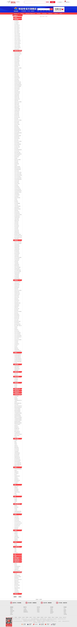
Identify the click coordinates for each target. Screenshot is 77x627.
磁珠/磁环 (16, 505)
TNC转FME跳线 (17, 186)
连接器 (38, 10)
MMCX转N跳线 (17, 156)
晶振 (15, 554)
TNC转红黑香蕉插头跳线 (18, 190)
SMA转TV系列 (17, 301)
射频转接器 (16, 280)
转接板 (15, 551)
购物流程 (11, 608)
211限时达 (25, 609)
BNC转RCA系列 (17, 317)
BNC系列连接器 (17, 250)
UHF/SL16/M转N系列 (18, 332)
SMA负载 (16, 384)
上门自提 (25, 608)
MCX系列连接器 (17, 251)
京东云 (43, 622)
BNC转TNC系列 (17, 318)
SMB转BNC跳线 (17, 96)
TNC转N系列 (16, 341)
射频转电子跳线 (17, 220)
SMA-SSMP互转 (17, 49)
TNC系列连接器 (17, 254)
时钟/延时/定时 (17, 427)
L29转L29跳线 (17, 238)
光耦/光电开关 (16, 569)
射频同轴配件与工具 (17, 388)
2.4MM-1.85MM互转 (17, 46)
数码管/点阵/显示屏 (17, 431)
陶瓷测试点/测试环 (17, 465)
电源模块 (16, 401)
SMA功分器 (16, 373)
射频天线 (16, 352)
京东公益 (60, 617)
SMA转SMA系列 (17, 283)
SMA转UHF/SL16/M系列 (18, 290)
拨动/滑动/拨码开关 (17, 480)
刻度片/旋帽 (16, 528)
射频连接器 (16, 240)
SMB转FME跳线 (17, 107)
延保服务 (65, 610)
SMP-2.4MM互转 (17, 32)
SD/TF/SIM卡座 (17, 448)
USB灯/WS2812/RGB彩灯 (18, 434)
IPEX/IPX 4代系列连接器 (18, 243)
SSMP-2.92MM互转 (17, 33)
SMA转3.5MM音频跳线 (18, 86)
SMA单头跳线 (16, 90)
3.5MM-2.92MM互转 (17, 36)
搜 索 (51, 9)
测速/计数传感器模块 (17, 410)
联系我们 (16, 617)
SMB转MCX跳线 (17, 97)
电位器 (47, 10)
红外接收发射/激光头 (17, 566)
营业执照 (59, 621)
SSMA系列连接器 (17, 246)
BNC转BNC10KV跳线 (18, 234)
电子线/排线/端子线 (17, 458)
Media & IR (64, 617)
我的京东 (60, 2)
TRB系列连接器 (17, 274)
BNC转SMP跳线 (17, 142)
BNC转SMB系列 (17, 314)
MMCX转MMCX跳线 (17, 152)
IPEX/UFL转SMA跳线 (18, 52)
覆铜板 (15, 548)
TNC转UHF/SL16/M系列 (18, 339)
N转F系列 (16, 328)
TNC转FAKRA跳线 (17, 187)
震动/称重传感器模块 (17, 414)
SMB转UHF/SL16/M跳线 (18, 101)
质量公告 (53, 617)
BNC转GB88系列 (17, 315)
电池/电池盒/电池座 (17, 575)
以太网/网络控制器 (17, 432)
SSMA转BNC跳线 (17, 93)
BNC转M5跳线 (17, 134)
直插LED (16, 563)
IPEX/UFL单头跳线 (17, 55)
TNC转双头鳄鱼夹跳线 (18, 189)
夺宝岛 (65, 608)
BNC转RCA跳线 (17, 131)
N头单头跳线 (16, 228)
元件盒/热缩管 (16, 590)
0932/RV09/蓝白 (17, 520)
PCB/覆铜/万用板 (17, 546)
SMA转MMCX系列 (17, 293)
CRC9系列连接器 (17, 258)
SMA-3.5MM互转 (17, 26)
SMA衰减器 (16, 378)
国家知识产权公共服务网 (53, 624)
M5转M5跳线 (16, 210)
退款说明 (51, 610)
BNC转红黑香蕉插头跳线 (18, 132)
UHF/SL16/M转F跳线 (17, 176)
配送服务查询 (25, 610)
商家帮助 (27, 617)
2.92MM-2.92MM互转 (18, 40)
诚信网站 (35, 624)
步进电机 (16, 545)
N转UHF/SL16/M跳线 (18, 159)
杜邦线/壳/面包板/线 (17, 461)
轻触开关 (16, 470)
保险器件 (16, 530)
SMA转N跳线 (16, 66)
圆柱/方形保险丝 (17, 537)
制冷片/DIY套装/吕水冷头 (18, 579)
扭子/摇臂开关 (16, 473)
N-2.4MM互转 (16, 23)
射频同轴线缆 (16, 364)
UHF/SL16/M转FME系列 (18, 335)
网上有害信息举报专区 (41, 624)
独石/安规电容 (16, 490)
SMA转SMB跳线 (17, 59)
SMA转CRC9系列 (17, 294)
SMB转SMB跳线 (17, 94)
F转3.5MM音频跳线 (17, 203)
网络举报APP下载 (47, 624)
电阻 (15, 496)
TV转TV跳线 (16, 204)
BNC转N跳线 (16, 118)
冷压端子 (16, 444)
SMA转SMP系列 (17, 300)
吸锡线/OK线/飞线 (17, 582)
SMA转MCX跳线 (17, 63)
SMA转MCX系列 (17, 291)
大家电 (11, 613)
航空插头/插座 (16, 447)
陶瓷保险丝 (16, 533)
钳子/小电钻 (16, 586)
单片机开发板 (16, 404)
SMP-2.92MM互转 (17, 30)
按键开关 (16, 467)
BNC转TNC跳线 (17, 121)
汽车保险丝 (16, 534)
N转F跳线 (16, 165)
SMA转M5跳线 (17, 79)
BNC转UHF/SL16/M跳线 (18, 120)
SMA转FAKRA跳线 (17, 77)
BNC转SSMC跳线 (17, 138)
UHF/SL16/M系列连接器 (18, 257)
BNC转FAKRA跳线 (17, 128)
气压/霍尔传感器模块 (17, 408)
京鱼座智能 (65, 614)
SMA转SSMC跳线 (17, 87)
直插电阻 (16, 499)
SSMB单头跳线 (17, 231)
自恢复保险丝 (16, 536)
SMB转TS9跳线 (17, 104)
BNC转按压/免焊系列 (17, 324)
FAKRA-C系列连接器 (17, 267)
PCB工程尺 (16, 552)
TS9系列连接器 (17, 260)
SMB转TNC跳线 (17, 103)
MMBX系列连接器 (17, 278)
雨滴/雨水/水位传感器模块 (18, 417)
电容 (15, 484)
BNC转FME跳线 (17, 127)
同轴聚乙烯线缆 (17, 367)
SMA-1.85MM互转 (17, 25)
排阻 (15, 502)
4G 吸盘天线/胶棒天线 (18, 355)
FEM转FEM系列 (17, 349)
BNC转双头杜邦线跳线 (18, 135)
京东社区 (45, 617)
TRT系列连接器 (17, 277)
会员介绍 (11, 609)
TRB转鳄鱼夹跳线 (17, 217)
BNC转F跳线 (16, 125)
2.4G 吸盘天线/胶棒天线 (18, 358)
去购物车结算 (67, 2)
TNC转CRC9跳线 (17, 183)
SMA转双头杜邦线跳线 (18, 83)
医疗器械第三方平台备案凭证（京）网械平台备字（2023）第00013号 (47, 621)
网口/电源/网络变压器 (17, 512)
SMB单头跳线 (16, 221)
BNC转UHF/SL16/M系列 (18, 311)
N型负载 (16, 387)
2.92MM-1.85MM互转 (18, 43)
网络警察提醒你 (29, 624)
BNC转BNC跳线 (17, 114)
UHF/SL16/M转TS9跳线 (18, 173)
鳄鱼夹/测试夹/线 (17, 455)
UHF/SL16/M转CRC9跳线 (18, 175)
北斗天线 (16, 362)
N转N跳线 (16, 158)
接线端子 (16, 443)
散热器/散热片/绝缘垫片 (18, 576)
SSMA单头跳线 (17, 230)
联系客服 (11, 614)
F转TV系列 (16, 345)
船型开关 (16, 474)
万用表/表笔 (16, 589)
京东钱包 (39, 622)
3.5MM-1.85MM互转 (17, 39)
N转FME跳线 (16, 162)
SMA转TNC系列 (17, 297)
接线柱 (15, 441)
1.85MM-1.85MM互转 (18, 47)
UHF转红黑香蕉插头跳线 (18, 179)
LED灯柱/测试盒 (17, 567)
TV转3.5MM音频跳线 (17, 206)
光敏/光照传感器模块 (17, 411)
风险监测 (49, 617)
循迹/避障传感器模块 (17, 421)
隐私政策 (57, 617)
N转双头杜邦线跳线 (17, 166)
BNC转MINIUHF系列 (17, 321)
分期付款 (38, 610)
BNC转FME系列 (17, 322)
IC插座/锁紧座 (16, 451)
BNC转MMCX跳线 (17, 117)
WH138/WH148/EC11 (18, 521)
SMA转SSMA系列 (17, 284)
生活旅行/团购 (12, 610)
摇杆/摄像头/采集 (17, 428)
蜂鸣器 (49, 10)
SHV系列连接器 (17, 275)
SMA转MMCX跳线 (17, 65)
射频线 (41, 10)
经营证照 (34, 621)
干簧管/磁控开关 (17, 392)
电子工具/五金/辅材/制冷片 (18, 572)
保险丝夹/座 (16, 540)
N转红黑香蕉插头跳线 (18, 169)
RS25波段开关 (17, 481)
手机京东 (34, 617)
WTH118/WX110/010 (17, 524)
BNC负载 (16, 385)
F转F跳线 (16, 199)
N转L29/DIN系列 (17, 331)
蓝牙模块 (16, 397)
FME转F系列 (16, 348)
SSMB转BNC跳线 (17, 110)
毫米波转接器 (16, 19)
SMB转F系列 (16, 307)
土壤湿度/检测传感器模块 (18, 418)
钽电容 (15, 493)
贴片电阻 (16, 498)
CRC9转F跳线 (17, 196)
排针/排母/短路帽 (17, 454)
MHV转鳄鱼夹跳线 (17, 213)
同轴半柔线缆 (16, 370)
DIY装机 (65, 609)
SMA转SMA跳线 (17, 56)
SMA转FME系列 (17, 304)
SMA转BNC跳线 (17, 62)
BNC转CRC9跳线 (17, 124)
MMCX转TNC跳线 (17, 155)
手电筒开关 (16, 477)
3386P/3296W (17, 517)
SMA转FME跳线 (17, 76)
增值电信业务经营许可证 (65, 621)
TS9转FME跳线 (17, 193)
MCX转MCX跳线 (17, 145)
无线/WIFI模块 (16, 396)
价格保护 (51, 609)
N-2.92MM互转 (17, 22)
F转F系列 (16, 346)
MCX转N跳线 (16, 148)
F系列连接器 (16, 261)
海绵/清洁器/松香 (17, 592)
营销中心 (30, 617)
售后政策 (51, 608)
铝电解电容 (16, 487)
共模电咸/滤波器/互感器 (18, 511)
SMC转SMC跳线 (17, 211)
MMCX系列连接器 (17, 253)
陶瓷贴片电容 (16, 486)
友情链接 (38, 617)
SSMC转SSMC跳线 (17, 197)
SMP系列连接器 (17, 264)
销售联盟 (42, 617)
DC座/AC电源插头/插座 (18, 464)
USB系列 (16, 440)
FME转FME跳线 (17, 207)
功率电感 (16, 508)
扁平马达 (16, 543)
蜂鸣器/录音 (16, 425)
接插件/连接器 (16, 438)
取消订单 (51, 613)
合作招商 (23, 617)
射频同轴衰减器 (17, 376)
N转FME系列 (16, 329)
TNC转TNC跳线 (17, 180)
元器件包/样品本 (17, 390)
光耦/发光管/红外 (17, 561)
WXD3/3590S (16, 527)
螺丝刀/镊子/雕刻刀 (17, 585)
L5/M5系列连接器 (17, 268)
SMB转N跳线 (16, 100)
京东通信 (65, 613)
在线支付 (38, 609)
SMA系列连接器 (17, 244)
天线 (51, 10)
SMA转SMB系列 (17, 287)
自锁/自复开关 (16, 471)
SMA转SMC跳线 (17, 80)
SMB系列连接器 (17, 247)
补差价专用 (16, 593)
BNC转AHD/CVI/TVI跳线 (18, 141)
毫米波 (44, 10)
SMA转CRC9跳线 (17, 72)
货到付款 (38, 608)
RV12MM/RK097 (17, 518)
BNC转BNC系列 (17, 308)
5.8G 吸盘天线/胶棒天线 (18, 354)
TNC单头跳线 (16, 227)
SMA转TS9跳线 (17, 70)
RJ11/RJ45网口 (17, 450)
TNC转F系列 (16, 342)
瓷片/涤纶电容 (16, 489)
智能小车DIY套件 (17, 435)
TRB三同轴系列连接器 (18, 270)
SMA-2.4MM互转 (17, 29)
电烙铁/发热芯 (16, 583)
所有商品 (16, 17)
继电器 (15, 556)
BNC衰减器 (16, 379)
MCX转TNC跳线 (17, 151)
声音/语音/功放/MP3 (17, 424)
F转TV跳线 (16, 200)
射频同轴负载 (16, 382)
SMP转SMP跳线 (17, 111)
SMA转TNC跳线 (17, 69)
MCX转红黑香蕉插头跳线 (18, 149)
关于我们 (12, 617)
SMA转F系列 (16, 298)
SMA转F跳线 (16, 73)
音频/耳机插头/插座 (17, 457)
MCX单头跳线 (16, 224)
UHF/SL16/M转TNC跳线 (18, 172)
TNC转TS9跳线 (17, 182)
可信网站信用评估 (24, 624)
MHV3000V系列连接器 (18, 271)
